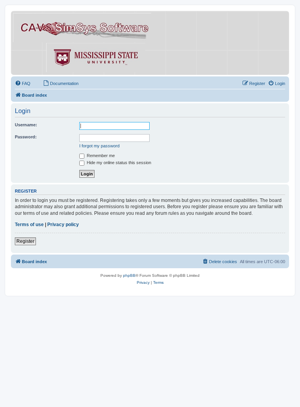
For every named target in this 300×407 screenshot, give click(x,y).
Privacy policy (63, 224)
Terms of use (29, 224)
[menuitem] (22, 83)
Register (25, 241)
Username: (26, 124)
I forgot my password (99, 145)
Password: (26, 136)
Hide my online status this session (118, 162)
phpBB (129, 275)
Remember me (100, 155)
